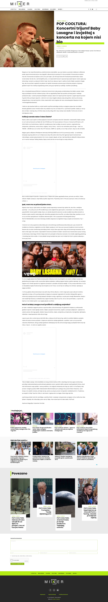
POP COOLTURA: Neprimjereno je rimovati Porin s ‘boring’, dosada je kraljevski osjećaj (89, 513)
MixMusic (12, 426)
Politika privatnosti (63, 594)
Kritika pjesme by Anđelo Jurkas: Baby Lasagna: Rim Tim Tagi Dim (20, 429)
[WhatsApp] (63, 56)
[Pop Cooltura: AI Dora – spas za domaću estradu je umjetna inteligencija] (65, 419)
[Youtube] (92, 9)
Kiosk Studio (56, 599)
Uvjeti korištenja (52, 594)
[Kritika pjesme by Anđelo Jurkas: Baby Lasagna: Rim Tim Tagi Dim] (20, 419)
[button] (96, 9)
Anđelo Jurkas (61, 20)
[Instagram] (91, 9)
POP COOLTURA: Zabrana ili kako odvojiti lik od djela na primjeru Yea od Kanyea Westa (18, 522)
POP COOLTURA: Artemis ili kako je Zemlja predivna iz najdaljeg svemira (63, 522)
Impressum (42, 594)
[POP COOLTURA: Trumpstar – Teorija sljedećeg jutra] (42, 493)
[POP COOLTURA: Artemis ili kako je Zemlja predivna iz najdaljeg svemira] (65, 497)
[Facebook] (89, 9)
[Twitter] (60, 56)
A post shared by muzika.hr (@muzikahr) (39, 192)
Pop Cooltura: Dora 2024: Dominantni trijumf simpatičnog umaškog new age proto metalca (87, 430)
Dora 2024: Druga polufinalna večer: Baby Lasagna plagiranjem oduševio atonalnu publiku (43, 430)
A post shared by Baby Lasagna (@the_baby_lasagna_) (39, 378)
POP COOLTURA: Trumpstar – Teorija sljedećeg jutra (45, 511)
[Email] (66, 56)
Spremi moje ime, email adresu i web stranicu (22, 555)
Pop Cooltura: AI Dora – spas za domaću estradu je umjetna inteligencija (65, 429)
